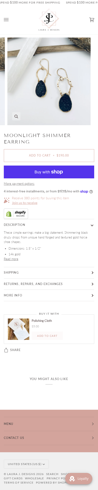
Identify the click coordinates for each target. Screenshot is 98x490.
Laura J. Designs (21, 474)
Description (14, 225)
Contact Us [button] (14, 438)
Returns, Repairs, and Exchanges (33, 284)
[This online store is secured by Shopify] (49, 214)
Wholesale (34, 478)
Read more (11, 259)
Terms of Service (19, 482)
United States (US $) (25, 464)
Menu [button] (8, 424)
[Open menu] (11, 19)
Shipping (11, 272)
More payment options (19, 184)
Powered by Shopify (54, 482)
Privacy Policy (60, 478)
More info (13, 295)
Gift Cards (13, 478)
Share (15, 350)
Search (52, 474)
